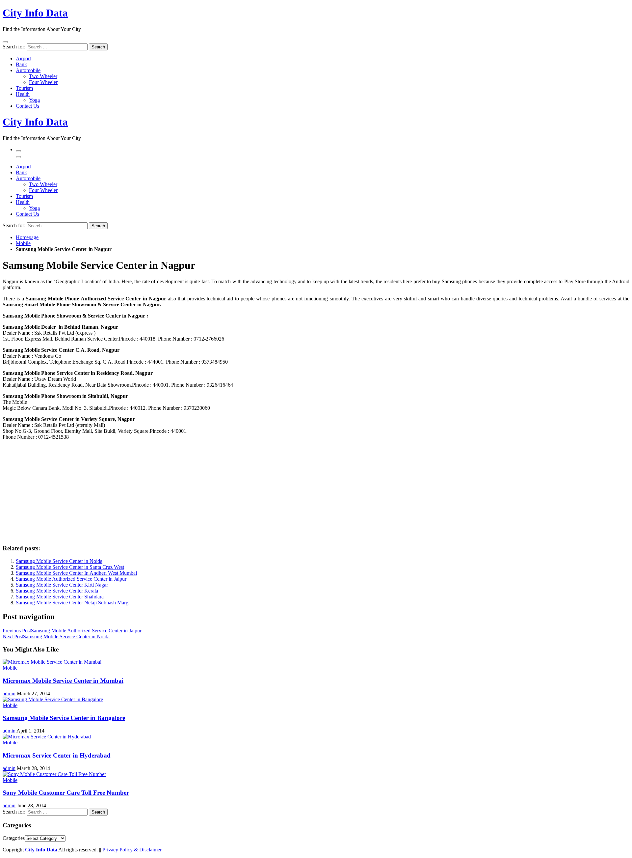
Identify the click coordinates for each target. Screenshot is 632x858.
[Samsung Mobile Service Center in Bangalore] (53, 699)
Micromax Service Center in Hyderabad (57, 755)
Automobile (28, 70)
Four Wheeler (43, 82)
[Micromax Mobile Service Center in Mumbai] (52, 662)
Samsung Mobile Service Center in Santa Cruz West (70, 567)
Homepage (27, 237)
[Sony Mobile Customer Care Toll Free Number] (54, 774)
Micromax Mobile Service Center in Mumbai (63, 680)
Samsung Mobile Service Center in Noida (59, 561)
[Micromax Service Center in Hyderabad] (47, 736)
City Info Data (35, 13)
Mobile (23, 243)
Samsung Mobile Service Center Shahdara (60, 596)
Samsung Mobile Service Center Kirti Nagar (62, 585)
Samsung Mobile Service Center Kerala (57, 591)
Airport (23, 58)
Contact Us (27, 106)
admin (9, 693)
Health (23, 94)
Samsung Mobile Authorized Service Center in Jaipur (71, 579)
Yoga (34, 100)
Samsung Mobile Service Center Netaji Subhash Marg (72, 602)
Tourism (24, 88)
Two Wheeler (43, 76)
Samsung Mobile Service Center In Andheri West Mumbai (76, 573)
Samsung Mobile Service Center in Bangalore (64, 717)
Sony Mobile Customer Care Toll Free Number (66, 792)
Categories (14, 838)
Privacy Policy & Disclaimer (132, 849)
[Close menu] (5, 42)
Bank (21, 64)
